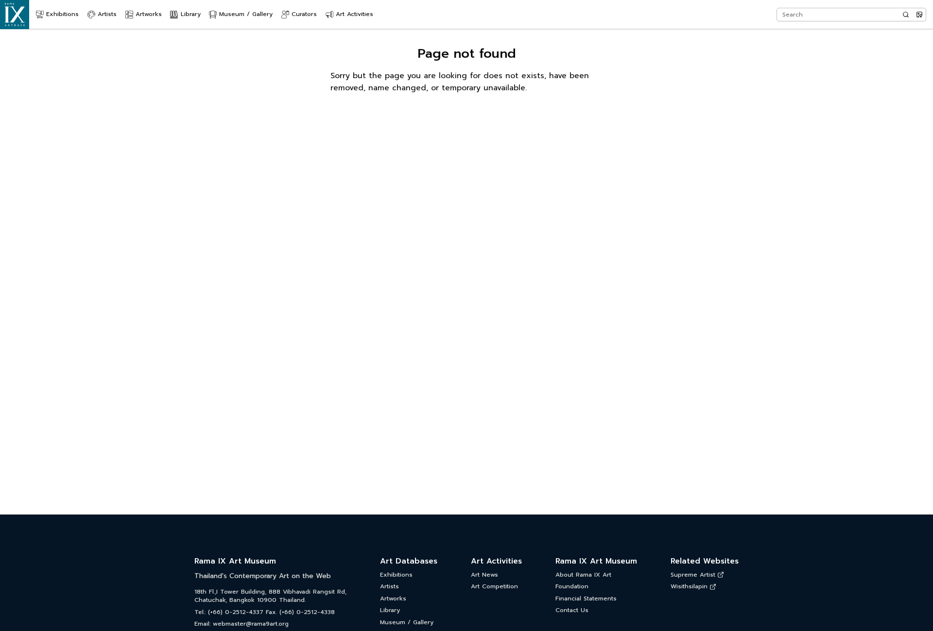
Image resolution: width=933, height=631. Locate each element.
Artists (389, 586)
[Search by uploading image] (919, 14)
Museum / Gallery (406, 622)
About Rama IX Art (583, 575)
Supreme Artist (693, 575)
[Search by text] (906, 14)
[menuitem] (57, 14)
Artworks (393, 599)
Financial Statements (586, 599)
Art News (484, 575)
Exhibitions (396, 575)
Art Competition (494, 586)
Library (390, 610)
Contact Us (571, 610)
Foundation (571, 586)
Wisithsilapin (689, 586)
